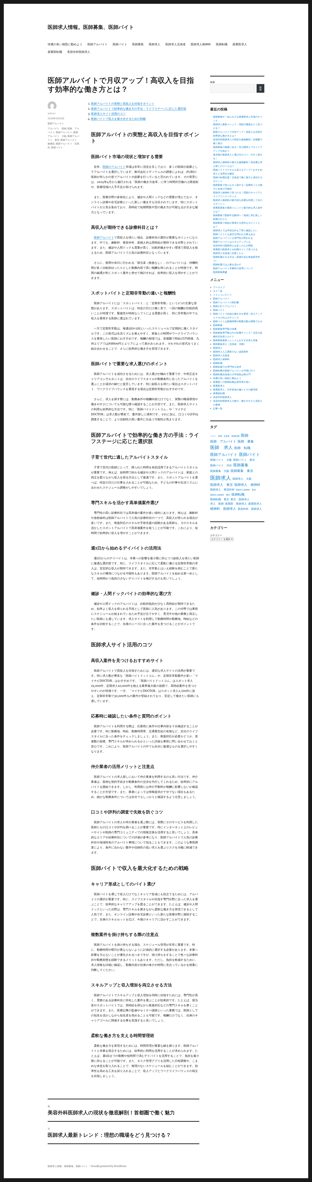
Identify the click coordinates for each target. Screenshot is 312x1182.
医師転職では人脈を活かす (227, 264)
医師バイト (120, 44)
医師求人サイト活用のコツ (108, 113)
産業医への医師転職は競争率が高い (232, 382)
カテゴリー (216, 535)
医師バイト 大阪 (221, 459)
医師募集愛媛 (220, 272)
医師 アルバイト (223, 441)
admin (52, 113)
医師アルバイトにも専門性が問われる (233, 238)
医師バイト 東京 (244, 459)
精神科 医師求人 (223, 509)
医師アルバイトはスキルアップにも (232, 241)
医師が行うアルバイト (225, 306)
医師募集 (138, 44)
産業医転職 (55, 52)
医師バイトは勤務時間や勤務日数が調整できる (237, 321)
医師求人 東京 (221, 485)
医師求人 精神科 (247, 485)
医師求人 (154, 44)
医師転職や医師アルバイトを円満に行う (234, 370)
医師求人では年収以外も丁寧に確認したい (235, 230)
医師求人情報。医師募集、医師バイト (91, 27)
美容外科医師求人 (78, 52)
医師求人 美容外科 (222, 489)
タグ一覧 (217, 291)
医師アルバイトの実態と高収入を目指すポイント (123, 103)
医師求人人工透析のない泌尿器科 (230, 351)
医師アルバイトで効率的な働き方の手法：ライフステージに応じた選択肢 (138, 108)
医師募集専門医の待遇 (225, 328)
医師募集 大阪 (219, 471)
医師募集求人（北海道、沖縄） (229, 344)
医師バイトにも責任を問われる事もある (234, 234)
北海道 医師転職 (231, 436)
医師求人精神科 (201, 44)
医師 (244, 435)
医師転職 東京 (219, 499)
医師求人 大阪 (242, 478)
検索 (212, 82)
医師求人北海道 (175, 44)
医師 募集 (246, 441)
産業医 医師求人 (236, 503)
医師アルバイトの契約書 (226, 302)
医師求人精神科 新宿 (246, 490)
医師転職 (222, 44)
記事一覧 (217, 408)
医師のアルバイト (114, 166)
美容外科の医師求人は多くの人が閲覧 (233, 245)
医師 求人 (221, 447)
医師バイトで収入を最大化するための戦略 (118, 119)
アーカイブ (219, 287)
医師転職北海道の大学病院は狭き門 (232, 374)
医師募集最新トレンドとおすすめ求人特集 (235, 340)
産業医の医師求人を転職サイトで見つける (235, 249)
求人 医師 (217, 503)
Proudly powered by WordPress (109, 1166)
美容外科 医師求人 (250, 509)
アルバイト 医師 (57, 128)
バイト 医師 (216, 436)
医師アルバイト (97, 44)
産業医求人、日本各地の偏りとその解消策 (235, 389)
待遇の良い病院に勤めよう (65, 44)
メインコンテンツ (222, 294)
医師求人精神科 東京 (220, 495)
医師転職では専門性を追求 (227, 366)
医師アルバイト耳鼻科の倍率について (233, 268)
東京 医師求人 (240, 499)
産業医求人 (240, 44)
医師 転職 (242, 448)
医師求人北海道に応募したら (228, 253)
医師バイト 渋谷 (221, 465)
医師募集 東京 (242, 471)
